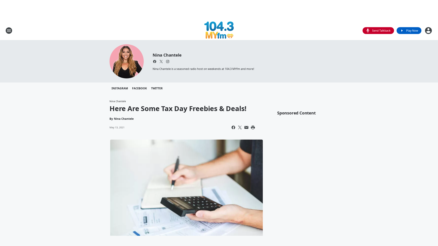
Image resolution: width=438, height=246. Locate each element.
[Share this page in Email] (246, 127)
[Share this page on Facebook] (233, 127)
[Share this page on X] (239, 127)
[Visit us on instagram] (168, 61)
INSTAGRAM (120, 88)
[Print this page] (252, 127)
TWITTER (157, 88)
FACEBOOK (139, 88)
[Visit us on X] (161, 61)
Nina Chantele (167, 55)
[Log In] (429, 30)
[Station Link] (219, 30)
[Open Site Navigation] (8, 30)
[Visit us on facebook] (155, 61)
